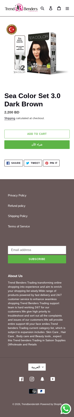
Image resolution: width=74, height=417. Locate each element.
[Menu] (67, 8)
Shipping (9, 118)
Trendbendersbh (30, 404)
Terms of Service (19, 226)
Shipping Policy (18, 216)
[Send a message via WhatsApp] (66, 409)
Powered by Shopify (51, 404)
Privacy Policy (17, 195)
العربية (35, 367)
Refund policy (16, 205)
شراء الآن (37, 144)
